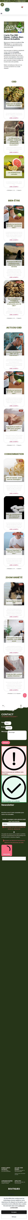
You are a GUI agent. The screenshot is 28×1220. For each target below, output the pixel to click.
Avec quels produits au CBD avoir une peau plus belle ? (14, 428)
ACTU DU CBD (14, 327)
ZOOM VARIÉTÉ (14, 577)
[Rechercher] (7, 10)
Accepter (14, 1212)
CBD (14, 81)
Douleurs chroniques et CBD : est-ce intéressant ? (14, 353)
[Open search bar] (5, 3)
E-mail (3, 727)
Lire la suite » (14, 118)
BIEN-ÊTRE (14, 200)
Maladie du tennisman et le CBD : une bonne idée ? (14, 225)
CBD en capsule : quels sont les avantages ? (14, 478)
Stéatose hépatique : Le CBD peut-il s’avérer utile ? (14, 551)
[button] (1, 13)
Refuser (14, 1217)
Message (4, 731)
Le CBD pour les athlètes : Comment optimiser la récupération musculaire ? (14, 141)
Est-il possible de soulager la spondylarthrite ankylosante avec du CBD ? (14, 302)
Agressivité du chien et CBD (14, 602)
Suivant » (19, 190)
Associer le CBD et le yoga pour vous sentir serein (14, 639)
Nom (2, 722)
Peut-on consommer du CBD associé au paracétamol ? (14, 516)
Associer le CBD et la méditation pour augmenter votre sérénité (14, 264)
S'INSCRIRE (6, 854)
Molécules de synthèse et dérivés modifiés (14, 104)
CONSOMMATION (14, 454)
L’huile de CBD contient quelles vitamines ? (14, 675)
